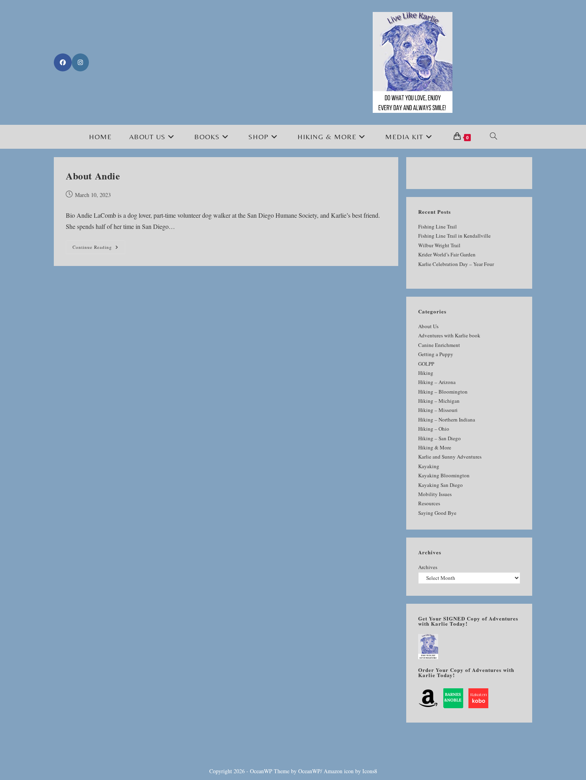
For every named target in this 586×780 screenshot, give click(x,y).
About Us (428, 326)
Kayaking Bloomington (444, 475)
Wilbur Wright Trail (439, 245)
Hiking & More (434, 447)
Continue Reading (99, 248)
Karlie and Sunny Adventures (450, 456)
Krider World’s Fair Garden (447, 254)
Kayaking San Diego (440, 484)
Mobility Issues (435, 494)
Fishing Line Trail (437, 226)
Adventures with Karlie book (449, 335)
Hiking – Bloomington (443, 391)
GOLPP (426, 363)
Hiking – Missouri (438, 410)
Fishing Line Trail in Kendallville (454, 235)
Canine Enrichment (439, 345)
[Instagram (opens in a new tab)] (80, 62)
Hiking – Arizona (437, 382)
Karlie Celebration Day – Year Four (456, 264)
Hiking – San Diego (439, 438)
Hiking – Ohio (433, 428)
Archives (427, 567)
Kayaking (428, 466)
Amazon (333, 771)
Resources (429, 503)
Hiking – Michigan (439, 400)
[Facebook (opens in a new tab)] (63, 62)
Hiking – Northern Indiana (446, 419)
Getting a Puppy (435, 354)
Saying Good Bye (437, 512)
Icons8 (369, 771)
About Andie (93, 176)
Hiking (425, 372)
